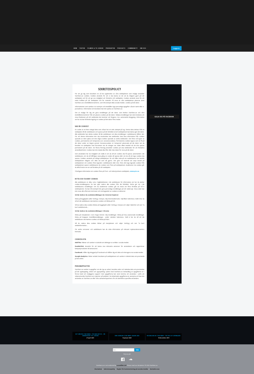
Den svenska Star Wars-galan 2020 (127, 336)
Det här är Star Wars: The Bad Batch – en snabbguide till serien (90, 335)
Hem (75, 48)
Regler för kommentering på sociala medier (132, 369)
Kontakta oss (154, 369)
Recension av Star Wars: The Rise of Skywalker (163, 336)
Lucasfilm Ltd (121, 365)
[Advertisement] (127, 68)
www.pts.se (134, 171)
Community (133, 48)
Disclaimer (98, 369)
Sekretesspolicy (109, 369)
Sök (137, 350)
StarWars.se (127, 22)
